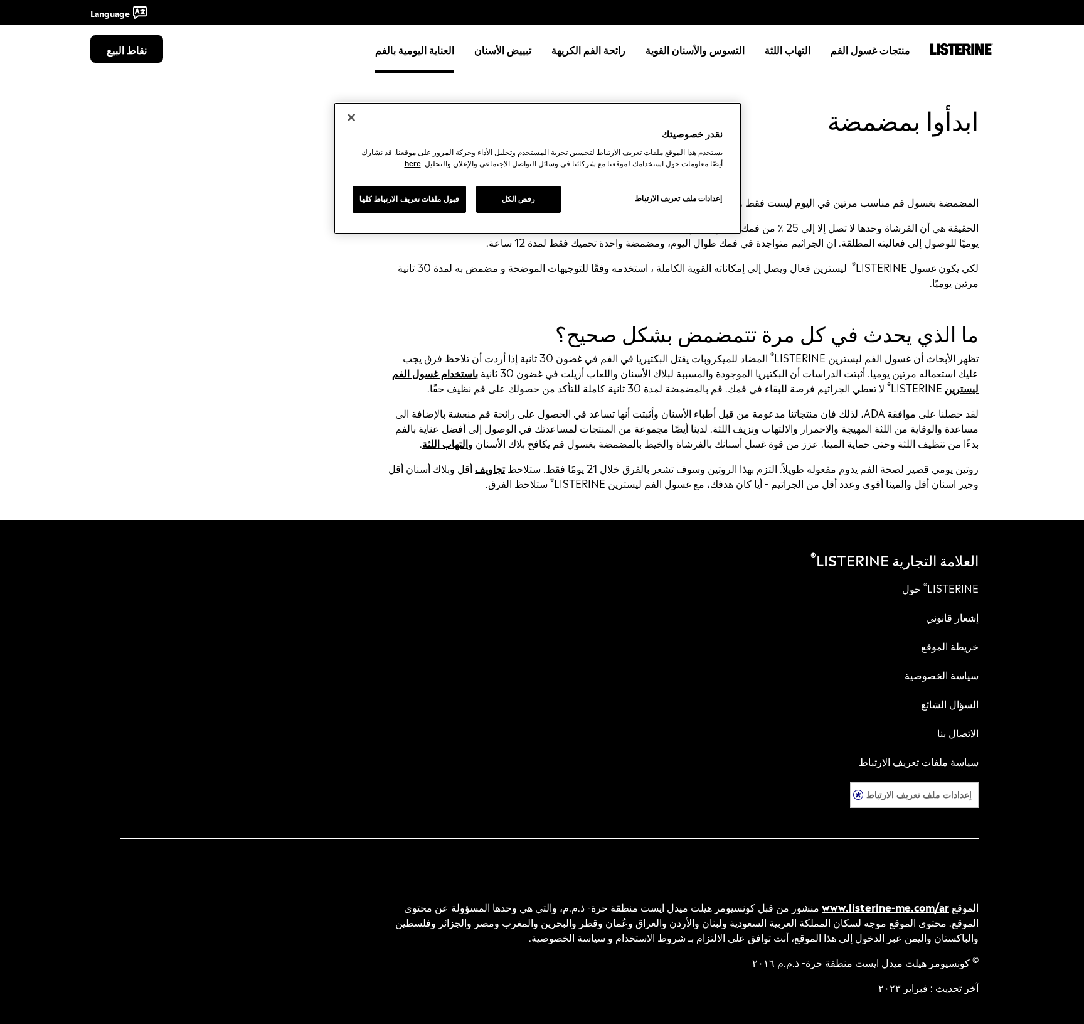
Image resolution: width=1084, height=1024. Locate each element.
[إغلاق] (351, 117)
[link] (940, 587)
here (413, 163)
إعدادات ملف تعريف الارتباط (919, 794)
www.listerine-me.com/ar (885, 906)
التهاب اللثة (445, 442)
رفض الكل (519, 199)
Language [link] (110, 12)
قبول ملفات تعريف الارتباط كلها (409, 199)
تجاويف (490, 467)
